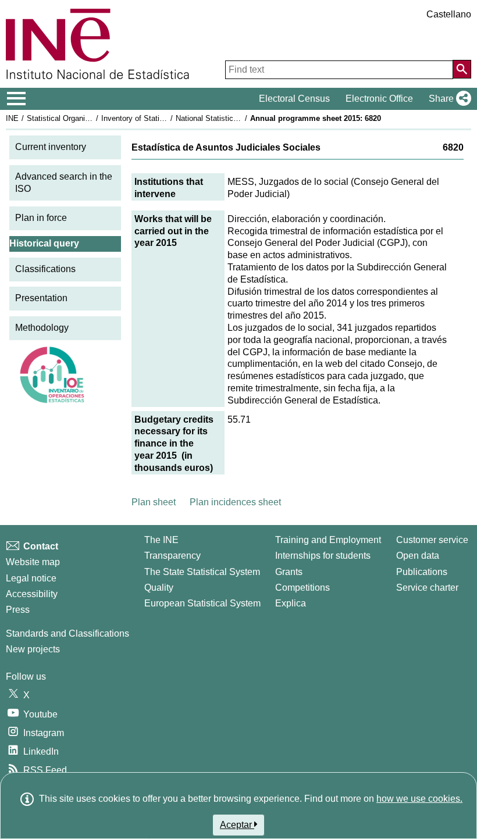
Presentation (41, 298)
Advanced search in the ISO (63, 183)
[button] (447, 98)
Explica (290, 603)
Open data (417, 555)
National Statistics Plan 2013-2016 (234, 118)
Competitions (302, 587)
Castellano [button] (448, 14)
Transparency (172, 555)
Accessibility (32, 594)
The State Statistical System (202, 572)
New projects (33, 649)
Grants (288, 572)
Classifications (45, 269)
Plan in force (41, 218)
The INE (161, 540)
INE (12, 118)
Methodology (42, 328)
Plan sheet (153, 502)
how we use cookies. (419, 799)
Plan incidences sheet (235, 502)
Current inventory (50, 147)
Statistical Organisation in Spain (81, 118)
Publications (421, 572)
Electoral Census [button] (294, 98)
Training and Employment (328, 540)
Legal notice (31, 578)
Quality (158, 587)
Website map (33, 562)
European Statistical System (202, 603)
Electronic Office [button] (379, 98)
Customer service (432, 540)
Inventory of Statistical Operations (158, 118)
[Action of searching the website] (462, 69)
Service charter (427, 587)
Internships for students (323, 555)
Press (18, 610)
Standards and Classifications (67, 633)
